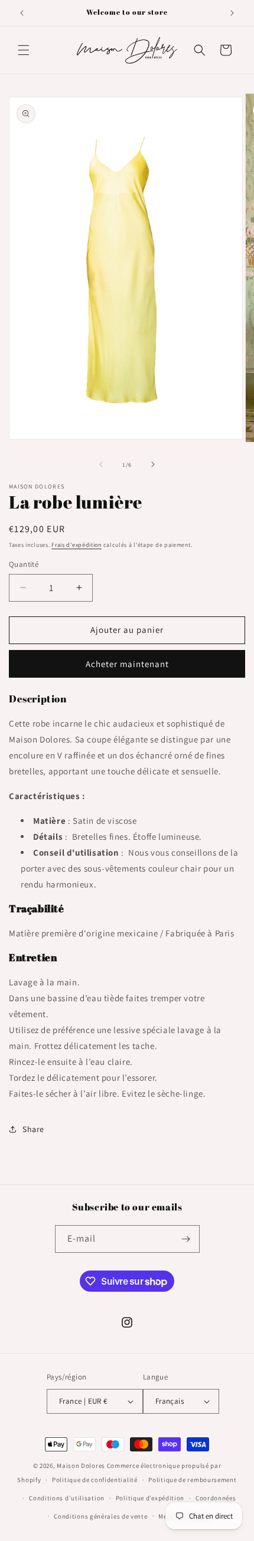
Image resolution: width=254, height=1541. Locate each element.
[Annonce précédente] (22, 13)
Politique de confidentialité (95, 1480)
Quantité (23, 564)
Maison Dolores (81, 1465)
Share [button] (33, 1129)
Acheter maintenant (127, 663)
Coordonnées (216, 1498)
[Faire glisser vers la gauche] (101, 464)
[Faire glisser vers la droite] (153, 464)
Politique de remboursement (192, 1480)
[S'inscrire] (186, 1239)
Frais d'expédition (76, 545)
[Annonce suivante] (232, 13)
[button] (24, 50)
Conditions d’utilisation (67, 1498)
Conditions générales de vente (100, 1516)
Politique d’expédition (150, 1498)
